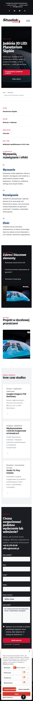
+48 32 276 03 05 (10, 545)
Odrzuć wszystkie (24, 689)
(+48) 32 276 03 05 (11, 5)
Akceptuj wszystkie (10, 689)
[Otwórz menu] (28, 21)
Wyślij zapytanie (17, 640)
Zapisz (17, 694)
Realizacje (10, 92)
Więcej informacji (8, 697)
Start (4, 92)
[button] (29, 651)
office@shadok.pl (17, 6)
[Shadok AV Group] (11, 21)
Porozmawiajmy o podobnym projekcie (14, 72)
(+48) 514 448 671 (23, 5)
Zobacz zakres (16, 79)
